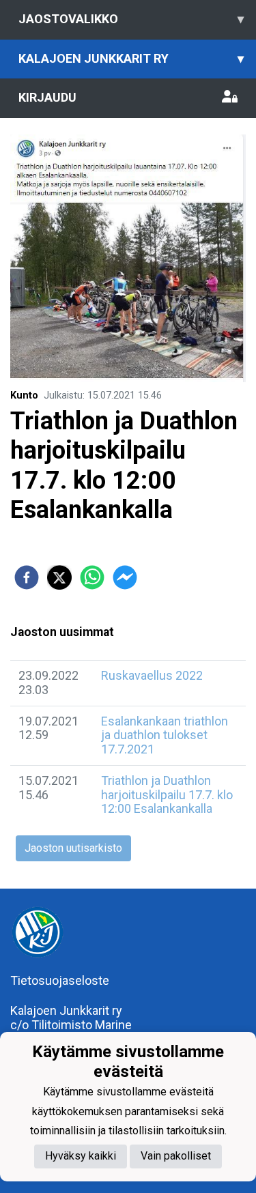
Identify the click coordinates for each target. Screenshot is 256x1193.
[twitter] (59, 577)
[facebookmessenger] (125, 577)
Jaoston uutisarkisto (73, 848)
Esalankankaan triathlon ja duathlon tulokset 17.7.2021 (164, 735)
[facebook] (26, 577)
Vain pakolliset (176, 1155)
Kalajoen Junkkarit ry (131, 58)
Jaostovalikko (131, 19)
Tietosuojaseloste (59, 980)
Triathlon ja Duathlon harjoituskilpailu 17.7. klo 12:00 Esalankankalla (167, 794)
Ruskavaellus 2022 (152, 675)
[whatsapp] (92, 577)
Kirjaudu (47, 97)
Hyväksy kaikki (80, 1155)
